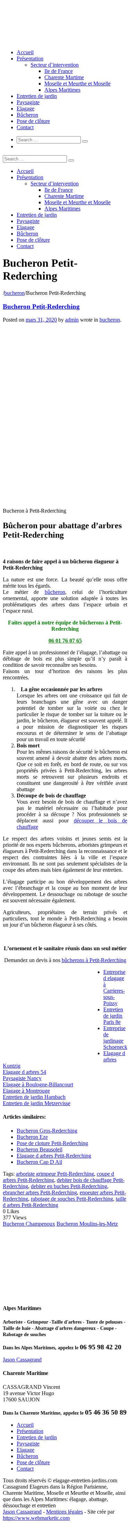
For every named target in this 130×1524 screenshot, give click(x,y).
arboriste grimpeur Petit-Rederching (55, 1174)
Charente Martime (64, 77)
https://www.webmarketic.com (36, 1518)
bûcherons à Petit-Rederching (94, 960)
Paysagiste (28, 102)
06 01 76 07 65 (65, 641)
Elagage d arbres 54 (24, 1072)
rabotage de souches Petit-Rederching (72, 1199)
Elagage (25, 108)
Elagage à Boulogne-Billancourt (38, 1084)
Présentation (30, 58)
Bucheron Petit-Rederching (41, 306)
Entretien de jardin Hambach (34, 1097)
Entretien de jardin (37, 96)
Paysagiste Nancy (22, 1078)
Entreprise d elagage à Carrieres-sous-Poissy (114, 987)
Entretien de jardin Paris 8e (113, 1016)
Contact (25, 127)
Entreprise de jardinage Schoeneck (115, 1037)
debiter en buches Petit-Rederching (69, 1186)
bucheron (14, 293)
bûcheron (55, 592)
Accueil (25, 52)
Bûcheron (27, 115)
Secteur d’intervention (55, 65)
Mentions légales (64, 1512)
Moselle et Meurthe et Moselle (77, 83)
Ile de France (58, 71)
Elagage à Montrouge (26, 1091)
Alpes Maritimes (62, 90)
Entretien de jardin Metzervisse (36, 1103)
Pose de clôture (33, 121)
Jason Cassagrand (22, 1360)
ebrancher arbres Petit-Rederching (40, 1192)
